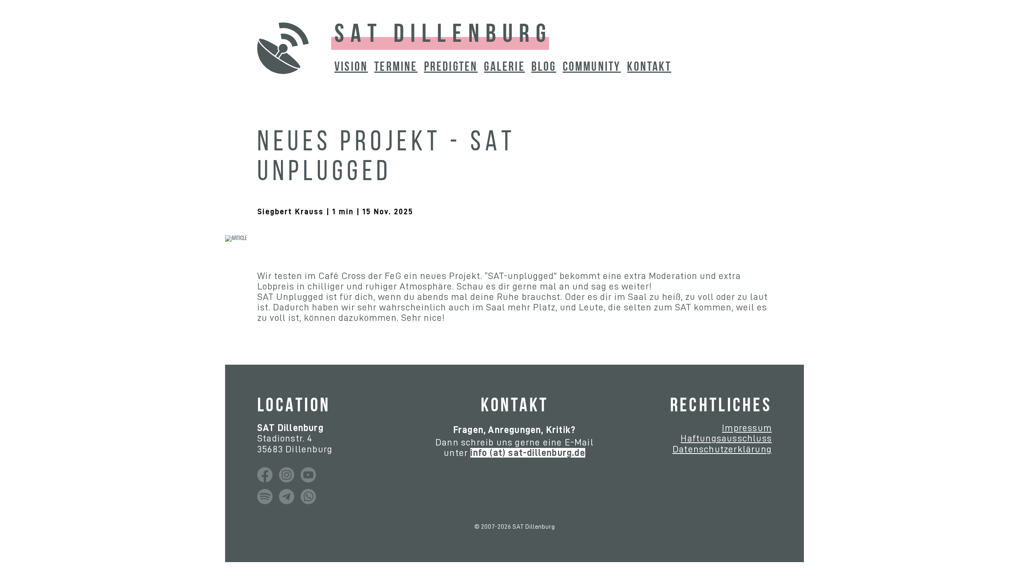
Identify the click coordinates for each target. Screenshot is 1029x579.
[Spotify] (265, 496)
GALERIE (504, 67)
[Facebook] (265, 474)
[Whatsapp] (308, 496)
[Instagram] (286, 474)
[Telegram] (286, 496)
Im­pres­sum (747, 428)
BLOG (543, 67)
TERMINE (395, 67)
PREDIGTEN (451, 67)
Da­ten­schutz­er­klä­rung (722, 449)
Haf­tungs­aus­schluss (726, 438)
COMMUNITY (592, 67)
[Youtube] (308, 474)
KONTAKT (649, 67)
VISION (351, 67)
